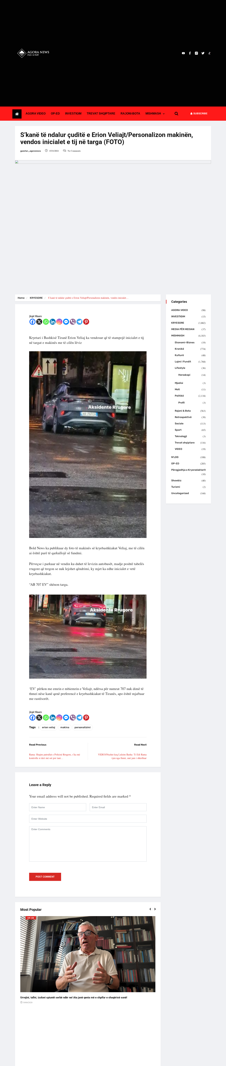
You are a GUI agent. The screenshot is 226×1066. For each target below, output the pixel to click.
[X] (39, 322)
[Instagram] (59, 322)
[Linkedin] (53, 322)
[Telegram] (79, 322)
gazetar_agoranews (30, 151)
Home (21, 297)
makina (64, 727)
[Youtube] (183, 53)
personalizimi (83, 727)
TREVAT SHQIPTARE (101, 113)
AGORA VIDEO (36, 113)
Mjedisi (179, 383)
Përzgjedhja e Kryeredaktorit (188, 469)
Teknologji (181, 436)
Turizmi (175, 486)
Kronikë (179, 348)
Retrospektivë (183, 417)
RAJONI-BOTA (130, 113)
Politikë (179, 395)
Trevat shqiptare (185, 442)
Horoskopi (184, 374)
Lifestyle (180, 367)
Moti (177, 389)
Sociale (179, 423)
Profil (181, 402)
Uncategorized (180, 493)
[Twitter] (202, 53)
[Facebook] (32, 322)
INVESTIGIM (73, 113)
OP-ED (55, 113)
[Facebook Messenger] (66, 322)
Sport (178, 429)
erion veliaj (48, 727)
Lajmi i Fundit (183, 361)
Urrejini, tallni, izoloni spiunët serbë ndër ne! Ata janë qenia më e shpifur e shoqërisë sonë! (73, 997)
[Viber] (73, 322)
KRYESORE (36, 297)
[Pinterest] (86, 322)
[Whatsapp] (46, 322)
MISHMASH (153, 113)
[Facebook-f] (189, 53)
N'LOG (175, 457)
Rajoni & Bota (183, 410)
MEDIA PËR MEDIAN (182, 329)
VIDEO (178, 449)
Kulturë (179, 355)
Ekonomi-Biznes (184, 342)
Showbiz (176, 480)
